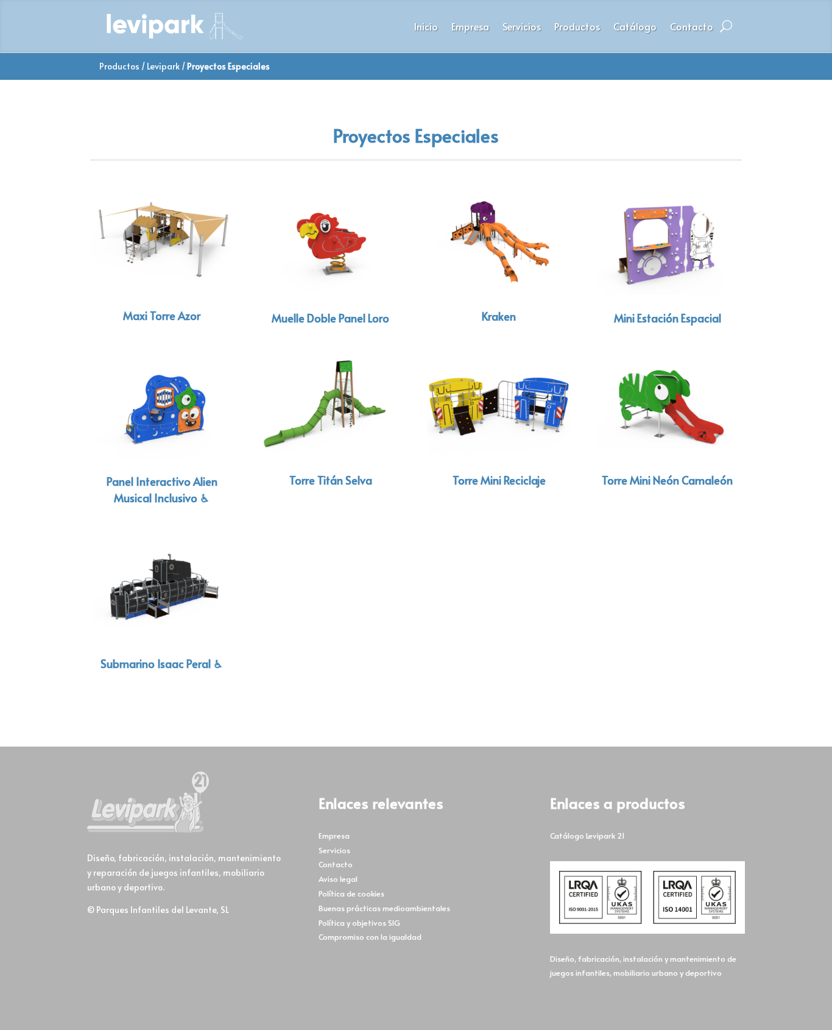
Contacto (691, 27)
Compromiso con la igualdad (370, 936)
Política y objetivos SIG (359, 922)
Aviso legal (338, 878)
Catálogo (635, 27)
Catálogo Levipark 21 (587, 835)
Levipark (163, 66)
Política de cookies (351, 893)
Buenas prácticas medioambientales (384, 908)
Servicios (521, 27)
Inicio (426, 27)
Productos (577, 27)
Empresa (470, 27)
